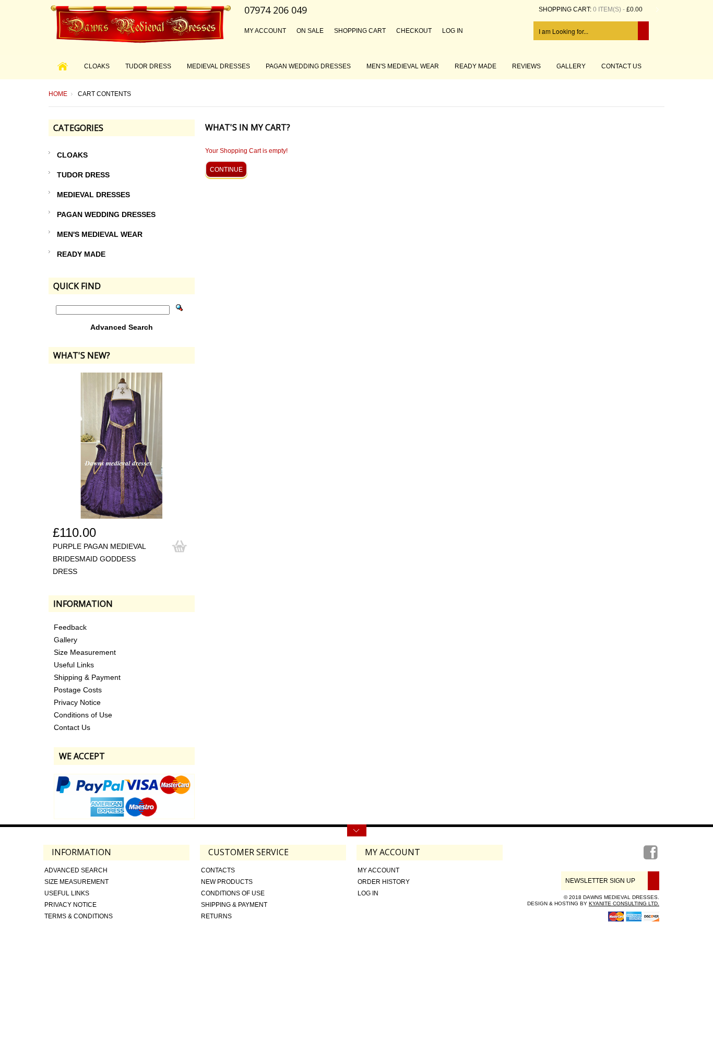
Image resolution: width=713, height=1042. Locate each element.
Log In (452, 30)
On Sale (310, 30)
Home (58, 94)
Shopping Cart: (565, 9)
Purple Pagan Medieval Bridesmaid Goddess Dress (99, 559)
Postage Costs (78, 690)
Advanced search (76, 870)
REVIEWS (526, 66)
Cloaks (97, 66)
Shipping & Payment (87, 677)
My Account (265, 30)
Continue (226, 169)
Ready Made (475, 66)
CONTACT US (621, 66)
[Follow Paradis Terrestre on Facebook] (651, 856)
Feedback (70, 627)
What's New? (81, 355)
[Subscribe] (651, 880)
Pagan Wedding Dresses (308, 66)
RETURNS (216, 916)
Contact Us (72, 727)
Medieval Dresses (218, 66)
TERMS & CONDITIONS (78, 916)
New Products (227, 881)
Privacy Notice (77, 702)
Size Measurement (85, 652)
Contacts (218, 870)
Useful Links (74, 665)
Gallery (65, 640)
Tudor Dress (148, 66)
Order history (384, 881)
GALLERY (571, 66)
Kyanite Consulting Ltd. (624, 903)
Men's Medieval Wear (402, 66)
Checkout (414, 30)
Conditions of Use (83, 715)
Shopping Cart (360, 30)
